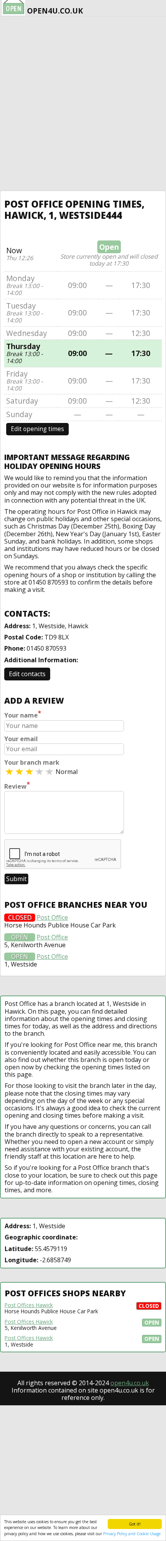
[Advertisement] (83, 103)
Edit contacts (27, 674)
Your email (21, 739)
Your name (22, 714)
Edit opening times (37, 429)
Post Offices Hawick (29, 1305)
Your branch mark (31, 762)
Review (17, 786)
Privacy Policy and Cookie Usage (132, 1533)
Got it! (135, 1524)
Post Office (52, 917)
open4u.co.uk (129, 1383)
